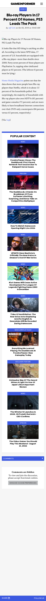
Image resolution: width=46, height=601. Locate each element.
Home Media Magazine (12, 81)
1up (8, 120)
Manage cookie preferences (23, 483)
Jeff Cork (11, 28)
